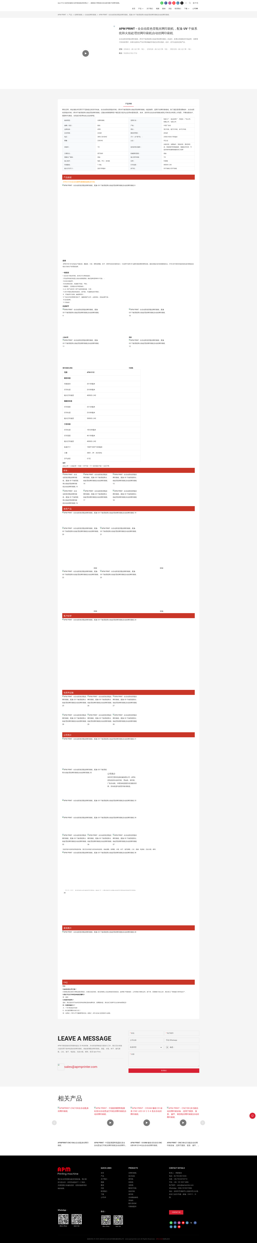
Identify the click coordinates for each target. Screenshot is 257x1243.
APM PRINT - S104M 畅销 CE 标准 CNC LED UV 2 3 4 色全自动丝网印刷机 (146, 1144)
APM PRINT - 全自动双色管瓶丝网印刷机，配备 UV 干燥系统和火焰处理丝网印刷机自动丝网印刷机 (134, 15)
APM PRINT (62, 15)
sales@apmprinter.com (80, 1066)
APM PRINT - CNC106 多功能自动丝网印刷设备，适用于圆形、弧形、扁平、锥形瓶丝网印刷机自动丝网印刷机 (182, 1144)
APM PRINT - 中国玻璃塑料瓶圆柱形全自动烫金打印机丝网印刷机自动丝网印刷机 (109, 1144)
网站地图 (160, 1239)
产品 (70, 15)
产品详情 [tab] (128, 104)
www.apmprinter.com (132, 1239)
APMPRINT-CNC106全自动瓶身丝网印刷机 (73, 1144)
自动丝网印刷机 (90, 15)
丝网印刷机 (78, 15)
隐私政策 (166, 1239)
